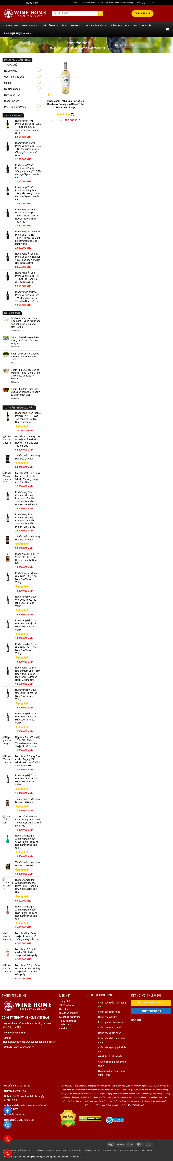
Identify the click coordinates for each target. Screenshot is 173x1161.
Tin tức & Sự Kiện (105, 2)
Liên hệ (150, 2)
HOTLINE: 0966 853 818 (151, 1002)
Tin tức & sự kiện (68, 1020)
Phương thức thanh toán (111, 1022)
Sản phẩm (64, 1009)
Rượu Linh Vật (142, 25)
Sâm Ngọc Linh (120, 25)
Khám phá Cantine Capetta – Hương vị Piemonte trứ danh (25, 356)
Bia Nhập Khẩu (95, 25)
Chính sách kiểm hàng (109, 1033)
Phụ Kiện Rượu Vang (16, 33)
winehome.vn (76, 1157)
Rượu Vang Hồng (109, 1150)
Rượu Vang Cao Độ (91, 1150)
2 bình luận (17, 399)
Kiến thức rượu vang (70, 1017)
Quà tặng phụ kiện (68, 1013)
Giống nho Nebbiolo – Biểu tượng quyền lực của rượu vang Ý (25, 340)
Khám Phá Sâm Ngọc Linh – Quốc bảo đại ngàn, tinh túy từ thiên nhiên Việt (25, 392)
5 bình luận (18, 330)
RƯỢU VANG (28, 25)
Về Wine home (89, 2)
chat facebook (151, 1011)
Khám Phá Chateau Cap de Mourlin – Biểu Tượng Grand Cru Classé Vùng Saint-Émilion (26, 374)
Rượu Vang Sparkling (45, 1150)
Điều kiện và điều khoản (110, 1056)
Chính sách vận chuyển (110, 1027)
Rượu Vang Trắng (143, 1150)
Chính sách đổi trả (107, 1017)
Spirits (75, 25)
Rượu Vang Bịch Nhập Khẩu (68, 1150)
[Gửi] (100, 13)
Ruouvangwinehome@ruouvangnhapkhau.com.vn (45, 1157)
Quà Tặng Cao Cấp (53, 25)
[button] (167, 29)
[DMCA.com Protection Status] (68, 1118)
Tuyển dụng (140, 2)
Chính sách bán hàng (109, 1011)
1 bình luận (18, 347)
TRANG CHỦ (11, 25)
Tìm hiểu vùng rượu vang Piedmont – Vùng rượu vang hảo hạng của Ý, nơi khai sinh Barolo (26, 322)
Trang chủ (76, 2)
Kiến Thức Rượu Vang (124, 2)
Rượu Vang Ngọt (126, 1150)
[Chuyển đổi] (39, 70)
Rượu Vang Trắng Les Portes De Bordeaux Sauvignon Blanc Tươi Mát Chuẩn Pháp (65, 104)
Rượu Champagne (25, 1150)
